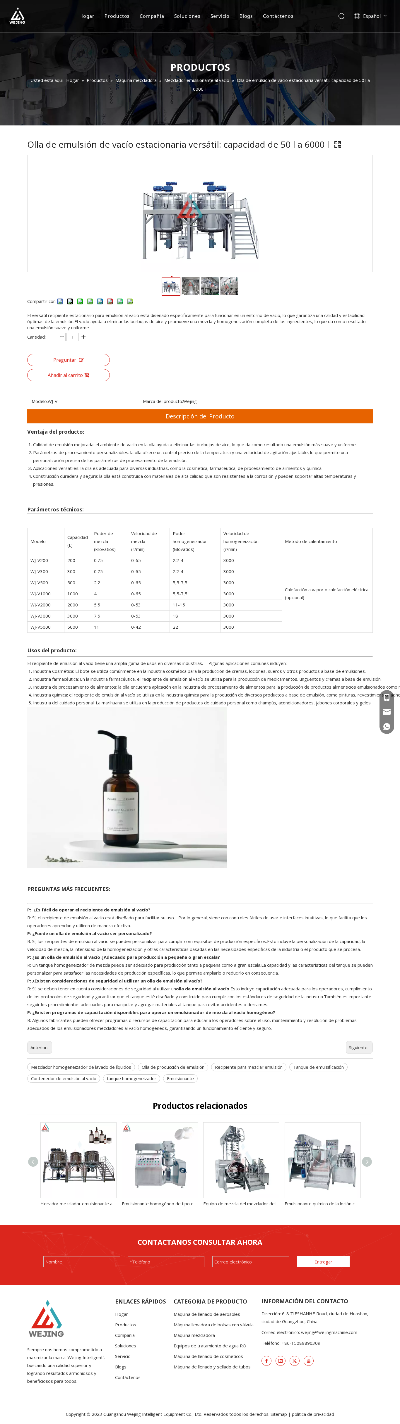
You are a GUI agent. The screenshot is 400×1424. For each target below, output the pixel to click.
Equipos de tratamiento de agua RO (210, 1346)
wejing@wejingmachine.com (329, 1332)
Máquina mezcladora (194, 1335)
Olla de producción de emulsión (173, 1067)
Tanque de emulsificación (318, 1067)
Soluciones (187, 16)
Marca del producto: (163, 401)
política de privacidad (313, 1414)
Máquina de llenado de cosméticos (208, 1356)
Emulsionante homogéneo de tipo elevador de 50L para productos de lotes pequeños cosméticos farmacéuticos (159, 1203)
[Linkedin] (281, 1361)
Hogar (87, 16)
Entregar (323, 1262)
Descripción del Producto (200, 416)
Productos (117, 16)
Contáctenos (278, 16)
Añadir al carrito (65, 375)
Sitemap (279, 1414)
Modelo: (40, 401)
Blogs (246, 16)
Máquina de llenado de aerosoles (207, 1314)
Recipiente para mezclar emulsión (249, 1067)
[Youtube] (309, 1361)
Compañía (152, 16)
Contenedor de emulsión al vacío (63, 1078)
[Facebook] (266, 1361)
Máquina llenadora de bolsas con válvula (214, 1325)
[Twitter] (295, 1361)
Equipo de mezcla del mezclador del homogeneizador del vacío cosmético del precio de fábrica (241, 1203)
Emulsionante (180, 1078)
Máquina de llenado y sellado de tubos (212, 1367)
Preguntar (64, 360)
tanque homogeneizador (131, 1078)
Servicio (220, 16)
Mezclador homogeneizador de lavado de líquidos (81, 1067)
